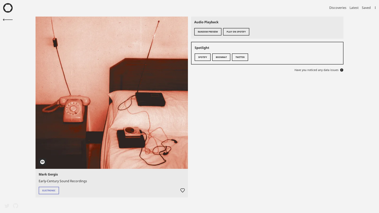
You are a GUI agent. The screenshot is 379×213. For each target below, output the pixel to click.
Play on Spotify (236, 31)
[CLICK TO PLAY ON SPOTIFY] (112, 93)
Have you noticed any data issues (318, 70)
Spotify (202, 57)
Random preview (208, 31)
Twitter (240, 57)
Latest (354, 8)
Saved (366, 8)
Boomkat (221, 57)
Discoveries (337, 8)
